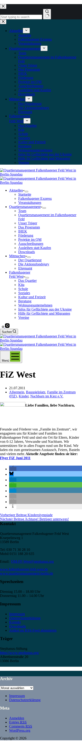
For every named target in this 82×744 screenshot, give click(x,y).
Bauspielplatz (35, 392)
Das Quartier (27, 281)
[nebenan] (3, 327)
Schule (23, 289)
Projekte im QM (29, 239)
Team (22, 211)
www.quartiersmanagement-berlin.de (26, 573)
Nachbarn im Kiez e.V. (46, 396)
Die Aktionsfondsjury (33, 264)
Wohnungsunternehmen (35, 305)
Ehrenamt (25, 268)
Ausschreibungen (30, 244)
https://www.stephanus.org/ (19, 653)
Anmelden (16, 718)
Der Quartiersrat (29, 260)
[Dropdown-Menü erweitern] (26, 191)
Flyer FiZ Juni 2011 (15, 458)
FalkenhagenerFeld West (19, 274)
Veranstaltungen (29, 203)
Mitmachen (17, 256)
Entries (18, 722)
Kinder (23, 396)
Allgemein (16, 392)
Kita (21, 285)
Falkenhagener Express (35, 198)
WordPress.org (19, 730)
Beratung (24, 301)
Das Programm (29, 227)
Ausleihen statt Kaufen (34, 248)
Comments (20, 726)
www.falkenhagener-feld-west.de (24, 569)
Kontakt (15, 622)
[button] (12, 469)
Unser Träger (27, 223)
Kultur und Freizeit (32, 297)
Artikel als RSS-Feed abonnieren (32, 630)
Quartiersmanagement (25, 207)
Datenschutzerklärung (25, 618)
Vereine (23, 317)
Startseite (24, 194)
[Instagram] (7, 327)
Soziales (24, 293)
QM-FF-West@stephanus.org (32, 561)
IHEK (22, 231)
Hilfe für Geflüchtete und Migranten (44, 313)
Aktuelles (16, 190)
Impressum (17, 614)
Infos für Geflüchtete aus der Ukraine (45, 309)
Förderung (25, 235)
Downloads (26, 252)
